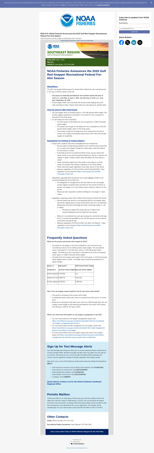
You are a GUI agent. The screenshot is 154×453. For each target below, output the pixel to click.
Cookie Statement (103, 5)
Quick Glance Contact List (59, 382)
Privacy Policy (70, 448)
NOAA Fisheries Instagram (81, 432)
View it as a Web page (86, 40)
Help (86, 448)
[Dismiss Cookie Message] (151, 2)
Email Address (123, 23)
